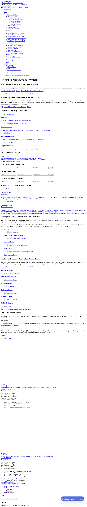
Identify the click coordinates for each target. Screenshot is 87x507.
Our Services (7, 31)
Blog (8, 30)
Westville (3, 453)
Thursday (3, 398)
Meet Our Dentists (6, 306)
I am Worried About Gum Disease (16, 38)
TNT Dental (21, 483)
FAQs (9, 59)
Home (5, 12)
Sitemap (3, 482)
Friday (2, 399)
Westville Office (11, 68)
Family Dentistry (16, 91)
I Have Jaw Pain (11, 50)
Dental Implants (15, 44)
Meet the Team (11, 25)
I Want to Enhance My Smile (15, 45)
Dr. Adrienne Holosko (17, 19)
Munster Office (11, 67)
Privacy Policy (10, 482)
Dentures (13, 42)
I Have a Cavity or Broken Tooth (16, 39)
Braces (32, 91)
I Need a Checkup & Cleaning (15, 33)
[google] (4, 386)
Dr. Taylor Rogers (16, 21)
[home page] (12, 3)
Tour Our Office (11, 27)
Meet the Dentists (12, 16)
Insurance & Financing (13, 57)
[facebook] (2, 386)
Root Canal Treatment (17, 53)
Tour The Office (5, 229)
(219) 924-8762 (39, 387)
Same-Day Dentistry (6, 91)
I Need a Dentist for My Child (15, 36)
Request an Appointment (14, 70)
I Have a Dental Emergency (14, 51)
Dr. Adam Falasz (15, 22)
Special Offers (11, 60)
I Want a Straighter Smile (14, 35)
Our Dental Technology (13, 28)
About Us (6, 13)
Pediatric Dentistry (39, 91)
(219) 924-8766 (10, 4)
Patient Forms (11, 56)
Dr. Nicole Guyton (16, 24)
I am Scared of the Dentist (14, 47)
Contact (6, 64)
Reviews (6, 62)
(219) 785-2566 (10, 7)
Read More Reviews (6, 338)
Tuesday (3, 395)
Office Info (10, 65)
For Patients (7, 54)
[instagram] (6, 386)
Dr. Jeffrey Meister (16, 18)
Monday (3, 393)
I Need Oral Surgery (12, 48)
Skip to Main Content (6, 1)
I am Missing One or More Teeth (16, 41)
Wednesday (4, 396)
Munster (3, 384)
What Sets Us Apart (12, 15)
